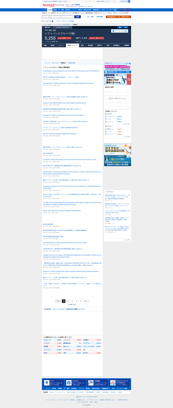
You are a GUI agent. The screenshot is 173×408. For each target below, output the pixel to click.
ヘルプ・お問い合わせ (82, 402)
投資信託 (67, 9)
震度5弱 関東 (124, 1)
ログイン (68, 6)
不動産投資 (95, 9)
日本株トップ (45, 13)
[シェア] (119, 27)
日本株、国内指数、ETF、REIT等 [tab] (75, 392)
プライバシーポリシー (50, 400)
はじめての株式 (123, 13)
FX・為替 (61, 9)
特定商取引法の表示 (123, 400)
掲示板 (80, 9)
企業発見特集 (99, 16)
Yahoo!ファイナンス (82, 396)
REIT (114, 13)
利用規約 (72, 400)
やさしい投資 (90, 16)
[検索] (129, 1)
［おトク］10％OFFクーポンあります (83, 6)
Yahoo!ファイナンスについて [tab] (56, 392)
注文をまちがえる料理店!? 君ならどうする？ (56, 1)
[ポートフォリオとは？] (52, 21)
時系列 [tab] (119, 392)
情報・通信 (52, 30)
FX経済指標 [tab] (105, 392)
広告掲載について (80, 400)
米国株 (55, 9)
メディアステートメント (92, 400)
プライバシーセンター (63, 400)
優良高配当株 (89, 13)
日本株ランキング (56, 13)
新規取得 (77, 4)
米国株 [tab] (97, 392)
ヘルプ (107, 1)
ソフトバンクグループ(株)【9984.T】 (62, 24)
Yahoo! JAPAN (100, 1)
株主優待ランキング (78, 13)
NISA (103, 9)
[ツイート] (125, 27)
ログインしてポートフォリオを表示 (65, 21)
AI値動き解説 (71, 63)
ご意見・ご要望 (93, 402)
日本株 (50, 9)
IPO (109, 13)
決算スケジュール (100, 13)
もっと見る (127, 124)
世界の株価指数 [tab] (89, 392)
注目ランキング (66, 13)
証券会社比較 (87, 9)
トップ (44, 9)
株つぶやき (55, 63)
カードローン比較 (111, 9)
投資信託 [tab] (113, 392)
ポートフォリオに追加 (120, 31)
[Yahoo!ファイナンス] (53, 4)
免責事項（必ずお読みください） (108, 400)
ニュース (74, 9)
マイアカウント (124, 9)
